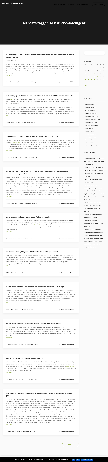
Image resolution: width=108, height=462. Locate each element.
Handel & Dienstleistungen (30, 82)
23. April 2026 (10, 122)
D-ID (11, 99)
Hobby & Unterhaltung (91, 122)
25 (88, 79)
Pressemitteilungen (59, 4)
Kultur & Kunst (89, 128)
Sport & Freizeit (89, 140)
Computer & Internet (29, 122)
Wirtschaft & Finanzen (91, 143)
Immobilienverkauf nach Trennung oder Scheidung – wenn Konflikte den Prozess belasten (94, 161)
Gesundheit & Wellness (91, 116)
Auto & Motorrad (89, 104)
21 (97, 76)
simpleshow (9, 327)
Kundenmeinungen (82, 4)
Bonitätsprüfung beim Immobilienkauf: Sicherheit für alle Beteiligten (93, 223)
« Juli (85, 85)
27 (94, 79)
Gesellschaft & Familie (29, 431)
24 (85, 79)
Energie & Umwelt (90, 110)
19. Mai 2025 (10, 238)
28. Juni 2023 (10, 431)
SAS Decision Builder (16, 142)
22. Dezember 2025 (12, 157)
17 (85, 76)
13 (94, 73)
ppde (18, 82)
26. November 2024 (12, 344)
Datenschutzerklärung (87, 459)
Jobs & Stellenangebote (91, 125)
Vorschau (71, 4)
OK (73, 459)
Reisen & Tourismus (90, 137)
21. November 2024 (12, 379)
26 (91, 79)
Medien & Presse (89, 131)
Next (69, 445)
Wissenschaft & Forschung (92, 146)
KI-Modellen (37, 225)
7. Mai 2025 (10, 273)
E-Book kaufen (98, 4)
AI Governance (70, 366)
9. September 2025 (12, 203)
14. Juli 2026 (10, 82)
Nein (78, 459)
